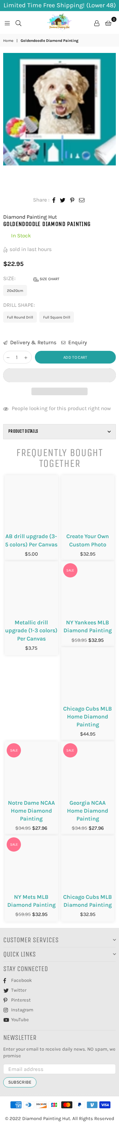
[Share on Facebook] (54, 200)
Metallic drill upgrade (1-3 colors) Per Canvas (31, 630)
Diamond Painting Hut (30, 217)
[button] (59, 375)
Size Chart (49, 279)
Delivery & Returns (32, 342)
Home (8, 40)
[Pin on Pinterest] (72, 200)
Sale (70, 570)
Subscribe (19, 1082)
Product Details (23, 431)
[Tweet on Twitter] (63, 200)
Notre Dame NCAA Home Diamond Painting (31, 810)
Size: (31, 278)
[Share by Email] (82, 200)
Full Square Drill (56, 317)
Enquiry (77, 342)
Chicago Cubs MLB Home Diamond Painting (87, 716)
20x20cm (15, 290)
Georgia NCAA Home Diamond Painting (87, 810)
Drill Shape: (19, 305)
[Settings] (96, 22)
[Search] (18, 22)
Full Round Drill (20, 317)
